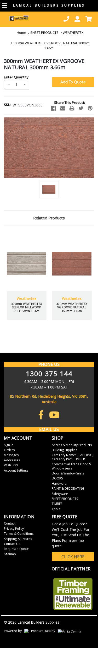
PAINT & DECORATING (68, 488)
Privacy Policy (14, 528)
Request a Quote (16, 549)
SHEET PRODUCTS (44, 32)
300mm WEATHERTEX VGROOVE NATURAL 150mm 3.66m (37, 307)
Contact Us (12, 544)
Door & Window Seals (68, 473)
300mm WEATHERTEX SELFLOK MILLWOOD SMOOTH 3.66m (82, 307)
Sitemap (10, 554)
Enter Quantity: (16, 77)
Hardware (59, 483)
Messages (11, 455)
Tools (56, 509)
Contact (9, 523)
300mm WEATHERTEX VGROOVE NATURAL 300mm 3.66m (51, 46)
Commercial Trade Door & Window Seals (71, 466)
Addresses (12, 460)
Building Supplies (64, 450)
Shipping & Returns (18, 539)
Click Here (72, 557)
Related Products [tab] (49, 217)
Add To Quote (37, 276)
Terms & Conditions (18, 533)
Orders (9, 450)
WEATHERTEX (73, 32)
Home (21, 32)
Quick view (37, 250)
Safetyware (60, 494)
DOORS (57, 478)
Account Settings (16, 470)
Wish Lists (11, 465)
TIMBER (57, 503)
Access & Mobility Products (72, 445)
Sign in (8, 445)
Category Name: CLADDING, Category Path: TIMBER (72, 457)
